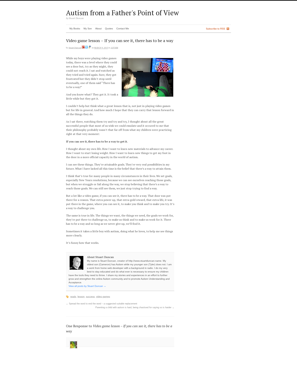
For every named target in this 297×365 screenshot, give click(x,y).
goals (73, 296)
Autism (114, 48)
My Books (74, 28)
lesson (81, 296)
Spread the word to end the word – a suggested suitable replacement (101, 304)
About (98, 28)
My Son (88, 28)
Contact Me (122, 28)
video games (103, 296)
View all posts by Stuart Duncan (87, 286)
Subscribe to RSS (215, 28)
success (90, 296)
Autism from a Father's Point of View (122, 12)
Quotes (109, 28)
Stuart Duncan (75, 48)
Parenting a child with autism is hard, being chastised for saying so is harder (134, 307)
